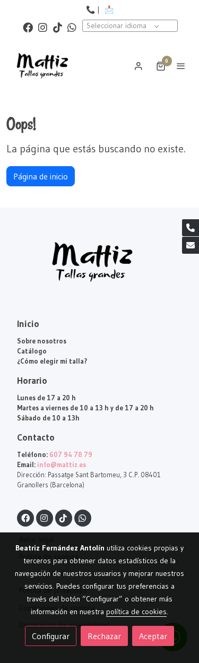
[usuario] (138, 66)
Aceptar (153, 636)
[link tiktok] (57, 27)
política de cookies (136, 611)
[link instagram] (42, 27)
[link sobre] (99, 268)
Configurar (51, 636)
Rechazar (104, 636)
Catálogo (32, 351)
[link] (42, 66)
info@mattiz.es (61, 465)
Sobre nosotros (41, 341)
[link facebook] (28, 27)
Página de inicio (40, 176)
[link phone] (190, 227)
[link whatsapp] (71, 27)
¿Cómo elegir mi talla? (52, 361)
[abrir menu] (181, 66)
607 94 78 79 (70, 455)
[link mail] (190, 245)
